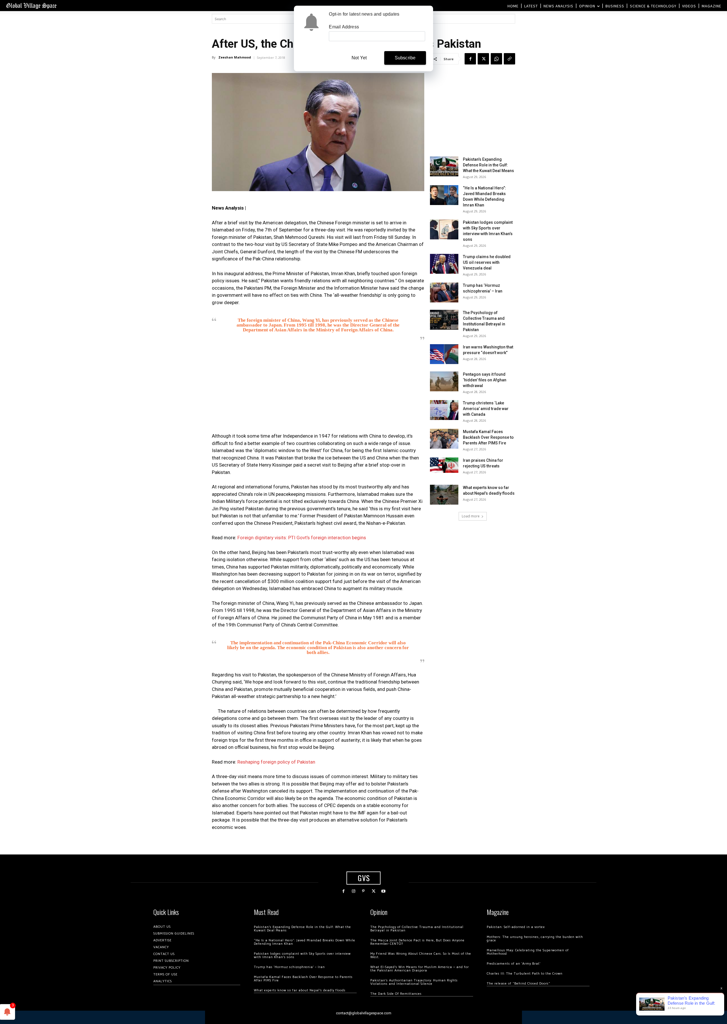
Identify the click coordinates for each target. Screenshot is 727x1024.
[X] (483, 58)
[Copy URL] (509, 58)
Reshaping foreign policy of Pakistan (276, 762)
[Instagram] (353, 891)
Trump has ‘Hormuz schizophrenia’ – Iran (289, 967)
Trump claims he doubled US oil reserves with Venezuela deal (487, 262)
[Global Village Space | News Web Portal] (31, 5)
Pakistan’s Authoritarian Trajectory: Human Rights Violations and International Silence (414, 982)
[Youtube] (383, 891)
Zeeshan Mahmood (234, 57)
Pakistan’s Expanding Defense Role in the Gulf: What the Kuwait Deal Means (488, 165)
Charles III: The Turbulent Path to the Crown (525, 973)
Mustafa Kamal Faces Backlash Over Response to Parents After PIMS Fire (488, 437)
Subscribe (405, 57)
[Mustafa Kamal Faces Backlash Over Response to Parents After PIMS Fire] (444, 439)
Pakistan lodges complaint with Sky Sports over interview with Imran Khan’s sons (302, 955)
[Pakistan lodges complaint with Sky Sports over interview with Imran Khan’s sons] (444, 229)
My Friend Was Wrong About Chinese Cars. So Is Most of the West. (420, 955)
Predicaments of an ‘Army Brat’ (513, 963)
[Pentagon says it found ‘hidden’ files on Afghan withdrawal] (444, 381)
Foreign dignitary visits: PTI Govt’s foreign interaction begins (301, 537)
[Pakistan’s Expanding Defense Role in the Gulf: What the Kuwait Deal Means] (444, 166)
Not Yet (359, 57)
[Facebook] (470, 58)
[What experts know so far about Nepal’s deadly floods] (444, 495)
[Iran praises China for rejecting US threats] (444, 465)
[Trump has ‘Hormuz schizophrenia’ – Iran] (444, 292)
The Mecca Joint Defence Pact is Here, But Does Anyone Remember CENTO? (417, 942)
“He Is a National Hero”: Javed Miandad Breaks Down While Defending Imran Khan (304, 942)
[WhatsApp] (496, 58)
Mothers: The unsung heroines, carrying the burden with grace (535, 938)
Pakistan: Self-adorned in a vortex (516, 927)
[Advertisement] (318, 388)
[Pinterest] (363, 891)
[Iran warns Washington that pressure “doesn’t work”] (444, 354)
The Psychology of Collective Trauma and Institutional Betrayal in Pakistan (416, 928)
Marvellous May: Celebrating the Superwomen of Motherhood (528, 952)
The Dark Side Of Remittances (396, 993)
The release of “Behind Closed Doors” (518, 983)
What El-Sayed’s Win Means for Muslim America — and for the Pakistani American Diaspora (419, 968)
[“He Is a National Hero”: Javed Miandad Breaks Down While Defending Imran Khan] (444, 195)
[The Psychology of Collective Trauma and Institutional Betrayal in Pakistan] (444, 320)
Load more (471, 516)
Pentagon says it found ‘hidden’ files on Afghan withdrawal (484, 380)
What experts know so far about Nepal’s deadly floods (300, 990)
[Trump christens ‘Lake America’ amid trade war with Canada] (444, 410)
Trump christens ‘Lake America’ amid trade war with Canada (486, 409)
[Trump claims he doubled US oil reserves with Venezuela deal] (444, 264)
